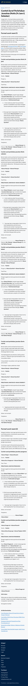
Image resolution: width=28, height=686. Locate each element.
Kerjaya (2, 7)
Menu (25, 2)
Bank (2, 660)
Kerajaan (3, 647)
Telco (2, 662)
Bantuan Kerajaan (5, 658)
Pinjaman (3, 666)
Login (2, 652)
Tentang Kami (4, 672)
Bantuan (3, 645)
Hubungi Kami (4, 675)
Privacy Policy (4, 677)
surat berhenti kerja (13, 46)
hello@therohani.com (6, 679)
